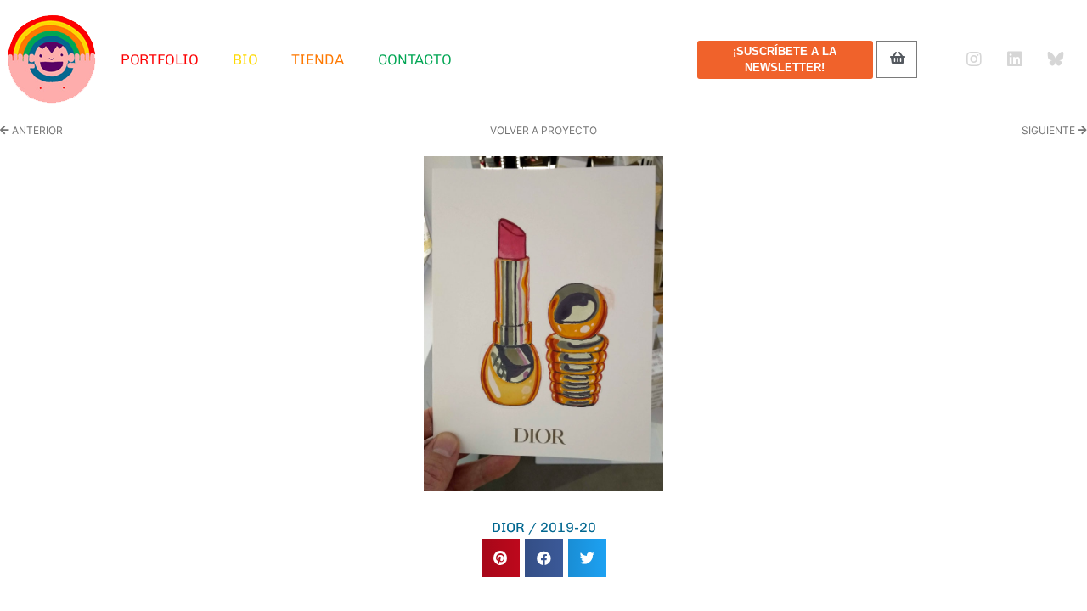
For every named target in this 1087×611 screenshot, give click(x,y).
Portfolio (160, 59)
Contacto (415, 59)
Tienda (317, 59)
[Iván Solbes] (52, 59)
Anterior (36, 130)
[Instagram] (974, 59)
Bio (245, 59)
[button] (501, 558)
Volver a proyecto (543, 130)
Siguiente (1050, 130)
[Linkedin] (1014, 59)
